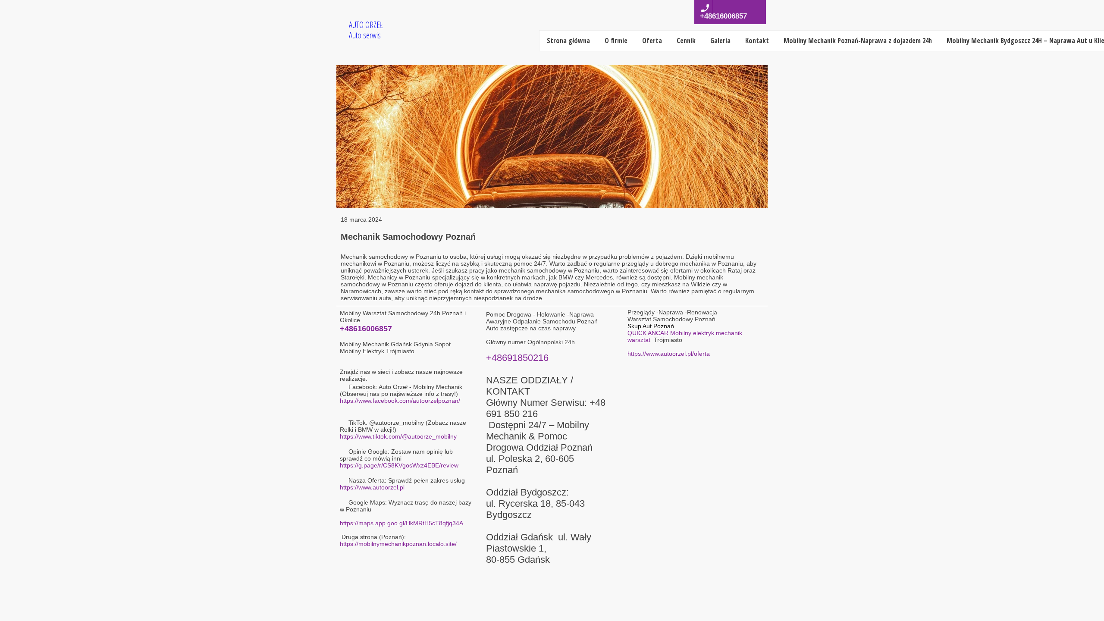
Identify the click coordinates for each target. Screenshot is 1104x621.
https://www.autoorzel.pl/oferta (668, 353)
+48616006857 (366, 328)
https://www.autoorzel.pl (372, 487)
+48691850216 (517, 357)
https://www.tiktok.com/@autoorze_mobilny (398, 436)
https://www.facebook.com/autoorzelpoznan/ (400, 400)
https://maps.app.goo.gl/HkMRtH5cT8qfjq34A (401, 523)
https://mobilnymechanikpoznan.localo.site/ (398, 543)
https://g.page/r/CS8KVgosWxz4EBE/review (399, 465)
